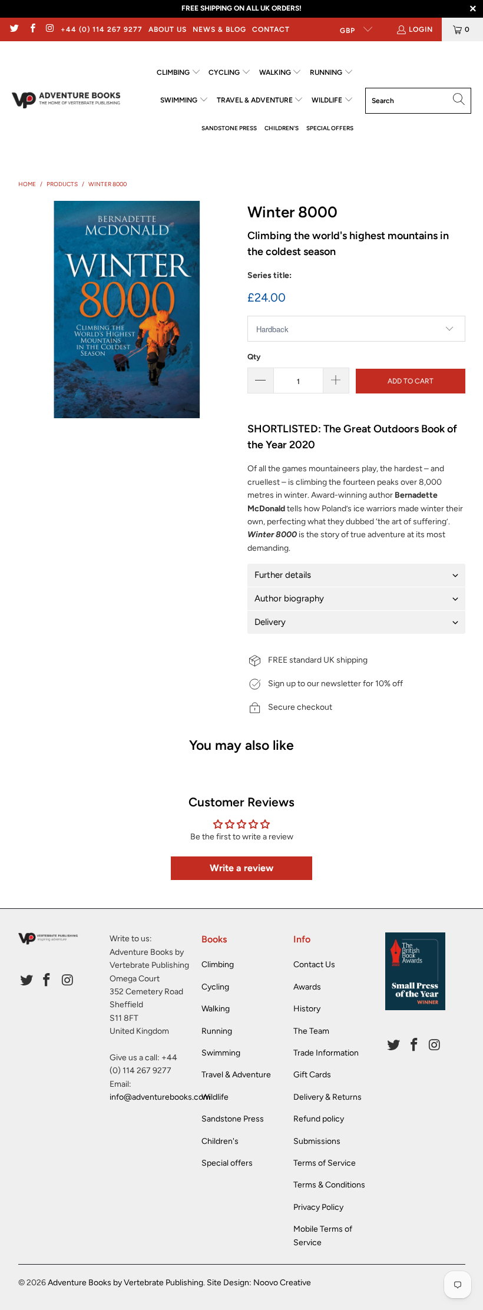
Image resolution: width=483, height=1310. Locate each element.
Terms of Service (324, 1163)
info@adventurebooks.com (160, 1097)
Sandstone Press (232, 1119)
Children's (220, 1141)
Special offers (227, 1163)
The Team (311, 1031)
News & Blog (219, 29)
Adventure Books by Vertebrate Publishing (125, 1283)
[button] (179, 73)
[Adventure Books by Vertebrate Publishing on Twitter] (14, 29)
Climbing (217, 965)
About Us (167, 29)
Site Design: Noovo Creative (259, 1283)
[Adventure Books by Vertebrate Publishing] (66, 100)
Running (216, 1031)
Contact (271, 29)
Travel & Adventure (236, 1075)
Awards (307, 987)
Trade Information (326, 1053)
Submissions (316, 1141)
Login (421, 29)
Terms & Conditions (329, 1185)
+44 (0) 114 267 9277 (102, 29)
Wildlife (215, 1097)
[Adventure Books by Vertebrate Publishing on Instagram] (50, 29)
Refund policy (318, 1119)
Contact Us (314, 965)
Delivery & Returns (327, 1097)
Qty (253, 356)
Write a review (241, 868)
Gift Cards (312, 1075)
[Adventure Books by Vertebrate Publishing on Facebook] (32, 29)
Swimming (220, 1053)
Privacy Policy (318, 1207)
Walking (215, 1009)
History (306, 1009)
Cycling (215, 987)
